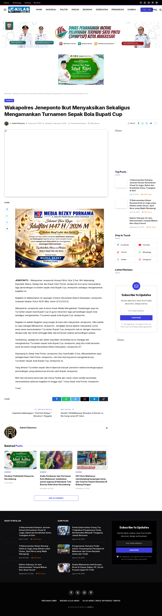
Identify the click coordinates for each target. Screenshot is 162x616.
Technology (17, 3)
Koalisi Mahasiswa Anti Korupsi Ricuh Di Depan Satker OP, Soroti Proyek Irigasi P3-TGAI (87, 567)
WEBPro (90, 607)
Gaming (28, 3)
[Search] (160, 10)
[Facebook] (6, 209)
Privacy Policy (137, 327)
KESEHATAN (102, 9)
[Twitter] (6, 222)
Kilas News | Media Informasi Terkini (101, 601)
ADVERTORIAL (149, 9)
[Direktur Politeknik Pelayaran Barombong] (20, 460)
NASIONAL (51, 9)
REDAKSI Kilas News (69, 601)
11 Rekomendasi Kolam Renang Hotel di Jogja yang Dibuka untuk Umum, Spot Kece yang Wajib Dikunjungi (143, 204)
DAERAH (132, 9)
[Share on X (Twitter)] (146, 123)
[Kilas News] (19, 9)
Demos (6, 3)
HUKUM (75, 9)
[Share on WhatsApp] (142, 123)
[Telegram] (6, 228)
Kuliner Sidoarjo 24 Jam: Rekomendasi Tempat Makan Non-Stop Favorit (143, 220)
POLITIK (64, 9)
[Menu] (5, 10)
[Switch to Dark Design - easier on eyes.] (156, 10)
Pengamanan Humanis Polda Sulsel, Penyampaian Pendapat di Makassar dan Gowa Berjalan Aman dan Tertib (88, 550)
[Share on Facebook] (138, 123)
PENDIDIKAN (118, 9)
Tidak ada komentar (78, 123)
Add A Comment (56, 498)
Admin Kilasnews (18, 123)
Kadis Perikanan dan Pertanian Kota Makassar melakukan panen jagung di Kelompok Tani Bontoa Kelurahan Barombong (55, 480)
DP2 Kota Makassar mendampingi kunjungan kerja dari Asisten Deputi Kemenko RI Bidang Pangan (91, 480)
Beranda (7, 93)
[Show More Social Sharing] (156, 123)
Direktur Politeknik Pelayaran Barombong (19, 477)
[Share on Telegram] (151, 123)
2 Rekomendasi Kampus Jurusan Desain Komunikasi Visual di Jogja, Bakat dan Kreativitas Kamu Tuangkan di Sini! (143, 185)
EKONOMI (87, 9)
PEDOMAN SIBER (49, 601)
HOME (39, 9)
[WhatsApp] (6, 215)
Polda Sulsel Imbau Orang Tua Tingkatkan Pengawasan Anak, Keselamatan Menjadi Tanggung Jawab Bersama (87, 531)
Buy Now (37, 3)
